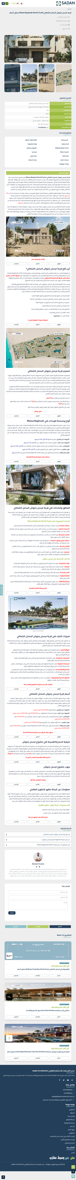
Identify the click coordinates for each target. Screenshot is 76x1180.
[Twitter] (63, 1080)
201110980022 (68, 1090)
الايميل (15, 927)
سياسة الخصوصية (69, 1123)
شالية (42, 124)
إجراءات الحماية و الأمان (68, 1139)
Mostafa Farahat (62, 21)
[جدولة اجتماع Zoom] (73, 1176)
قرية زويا (56, 316)
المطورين (72, 1109)
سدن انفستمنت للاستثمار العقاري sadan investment (28, 1164)
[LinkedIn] (37, 867)
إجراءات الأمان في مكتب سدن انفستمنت (62, 1136)
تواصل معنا (71, 1116)
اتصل (37, 264)
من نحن (72, 1126)
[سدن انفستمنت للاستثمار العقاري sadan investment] (49, 3)
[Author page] (39, 867)
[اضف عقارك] (9, 3)
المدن (73, 1152)
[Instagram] (72, 1080)
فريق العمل (71, 1129)
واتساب (16, 264)
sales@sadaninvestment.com (62, 1096)
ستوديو (46, 124)
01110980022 (42, 127)
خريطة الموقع (70, 1119)
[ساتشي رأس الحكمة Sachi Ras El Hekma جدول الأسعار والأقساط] (38, 1001)
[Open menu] (3, 3)
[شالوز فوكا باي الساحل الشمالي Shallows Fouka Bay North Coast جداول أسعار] (38, 959)
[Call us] (6, 3)
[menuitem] (15, 3)
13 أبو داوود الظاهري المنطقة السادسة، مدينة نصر (58, 1100)
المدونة (72, 1113)
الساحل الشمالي (63, 17)
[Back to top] (3, 1177)
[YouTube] (68, 1080)
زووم (58, 264)
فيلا (39, 124)
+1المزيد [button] (12, 78)
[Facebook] (59, 1080)
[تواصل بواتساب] (73, 1167)
